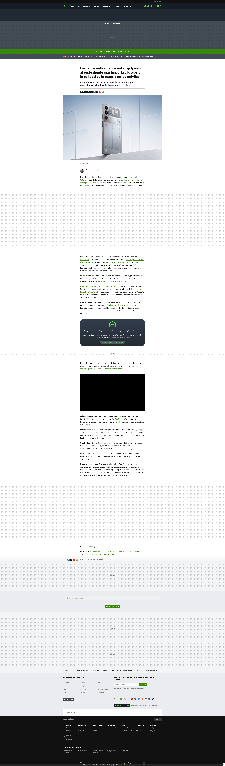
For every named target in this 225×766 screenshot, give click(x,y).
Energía (83, 686)
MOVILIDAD (106, 6)
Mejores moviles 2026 (82, 670)
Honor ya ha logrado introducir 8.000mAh (98, 286)
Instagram (154, 6)
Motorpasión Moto (126, 730)
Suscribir (143, 684)
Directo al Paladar (112, 728)
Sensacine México (98, 750)
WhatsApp (145, 6)
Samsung (83, 689)
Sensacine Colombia (95, 753)
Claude (113, 670)
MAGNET (116, 6)
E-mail (103, 92)
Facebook (94, 92)
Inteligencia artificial (103, 689)
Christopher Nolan (128, 56)
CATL (87, 446)
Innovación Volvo (116, 23)
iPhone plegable (95, 670)
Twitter (161, 6)
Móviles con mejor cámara (124, 670)
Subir (156, 720)
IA (113, 56)
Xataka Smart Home (67, 735)
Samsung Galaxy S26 (95, 56)
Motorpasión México (124, 750)
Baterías (100, 559)
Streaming (67, 682)
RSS (142, 698)
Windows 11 (101, 692)
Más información (125, 764)
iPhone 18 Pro (138, 670)
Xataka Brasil (67, 752)
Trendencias (139, 728)
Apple (65, 689)
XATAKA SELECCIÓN (84, 6)
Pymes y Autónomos (153, 731)
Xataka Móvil (67, 730)
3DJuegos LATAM (82, 750)
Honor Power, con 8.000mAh (116, 262)
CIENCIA (96, 6)
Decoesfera (139, 730)
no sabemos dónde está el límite (112, 281)
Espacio (100, 682)
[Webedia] (157, 1)
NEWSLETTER (127, 6)
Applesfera (67, 733)
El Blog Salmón (154, 728)
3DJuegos (81, 728)
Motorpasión (124, 728)
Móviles (66, 686)
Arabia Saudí (107, 56)
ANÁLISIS (71, 6)
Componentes (91, 559)
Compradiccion (140, 733)
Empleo (83, 692)
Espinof (95, 730)
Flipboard (100, 92)
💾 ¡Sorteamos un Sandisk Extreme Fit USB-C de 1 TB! (111, 51)
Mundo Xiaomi (68, 739)
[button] (92, 170)
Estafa (118, 56)
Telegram (151, 6)
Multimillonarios (145, 56)
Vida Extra (81, 730)
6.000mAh (84, 259)
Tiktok (148, 6)
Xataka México (68, 750)
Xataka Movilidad (102, 686)
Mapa (136, 56)
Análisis (83, 682)
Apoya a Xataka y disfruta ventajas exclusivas (143, 705)
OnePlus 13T (120, 419)
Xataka (66, 728)
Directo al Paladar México (112, 750)
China (78, 56)
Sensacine (95, 728)
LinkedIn (149, 698)
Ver (113, 606)
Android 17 (105, 670)
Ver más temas (68, 699)
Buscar (158, 712)
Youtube (158, 6)
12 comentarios (87, 92)
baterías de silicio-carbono (121, 305)
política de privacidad (138, 688)
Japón (154, 56)
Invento (85, 56)
